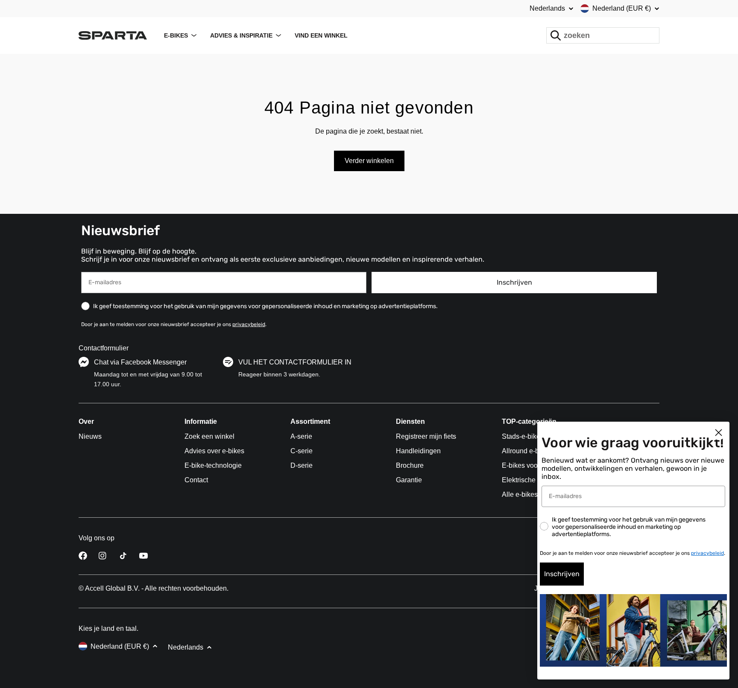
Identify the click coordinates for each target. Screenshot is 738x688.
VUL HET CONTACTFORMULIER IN (294, 362)
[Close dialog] (718, 432)
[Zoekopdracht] (556, 35)
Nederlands (547, 8)
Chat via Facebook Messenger (140, 362)
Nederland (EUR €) (621, 8)
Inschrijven (514, 282)
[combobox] (602, 35)
